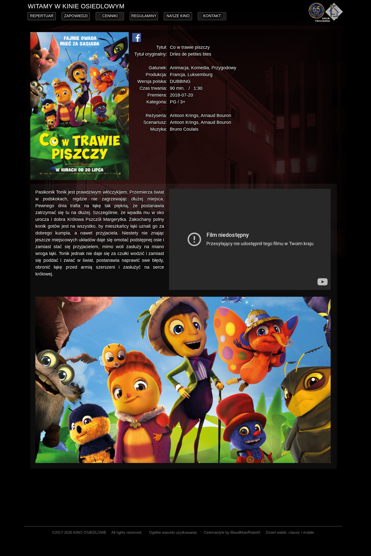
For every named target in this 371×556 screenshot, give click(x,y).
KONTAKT (212, 16)
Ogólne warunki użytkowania (173, 532)
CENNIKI (110, 16)
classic (294, 532)
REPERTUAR (42, 16)
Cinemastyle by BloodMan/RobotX (232, 532)
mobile (308, 532)
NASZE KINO (178, 16)
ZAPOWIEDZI (76, 16)
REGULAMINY (143, 16)
